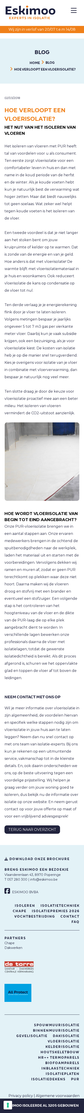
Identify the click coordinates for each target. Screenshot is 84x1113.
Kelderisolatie (62, 1047)
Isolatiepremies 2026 (56, 911)
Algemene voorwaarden (58, 1096)
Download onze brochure (39, 859)
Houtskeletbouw (60, 1052)
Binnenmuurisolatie (56, 1030)
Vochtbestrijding (34, 916)
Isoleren (25, 906)
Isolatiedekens (48, 1079)
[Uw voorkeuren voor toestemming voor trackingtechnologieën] (8, 1105)
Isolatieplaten (63, 1074)
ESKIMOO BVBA (24, 892)
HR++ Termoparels (59, 1058)
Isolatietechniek (60, 906)
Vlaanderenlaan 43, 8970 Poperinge (32, 875)
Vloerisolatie (64, 1041)
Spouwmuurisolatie (57, 1025)
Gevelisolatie (31, 1036)
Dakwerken (13, 948)
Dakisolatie (66, 1036)
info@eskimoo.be (44, 879)
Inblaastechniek (60, 1068)
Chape (19, 911)
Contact (70, 916)
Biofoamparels (62, 1063)
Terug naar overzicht (32, 829)
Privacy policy (21, 1096)
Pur (75, 1079)
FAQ (75, 922)
